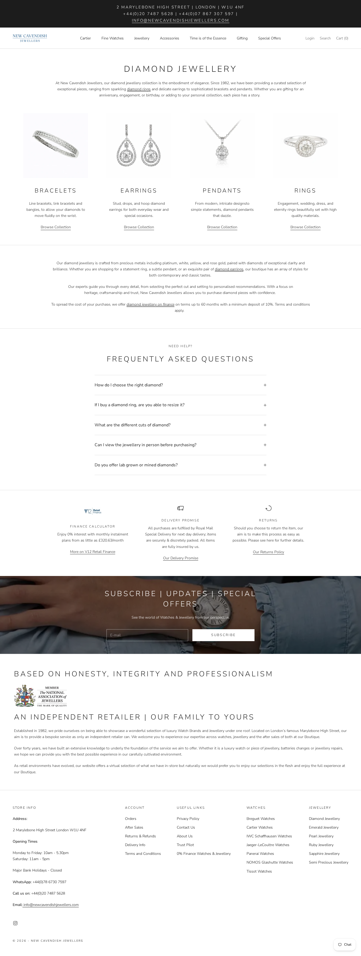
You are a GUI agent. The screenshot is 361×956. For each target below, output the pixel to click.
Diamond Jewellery (324, 818)
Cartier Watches (260, 827)
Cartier (85, 38)
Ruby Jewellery (321, 844)
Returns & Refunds (140, 836)
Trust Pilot (185, 844)
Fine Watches (112, 38)
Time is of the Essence (208, 38)
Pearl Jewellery (321, 836)
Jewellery (141, 38)
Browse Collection (56, 227)
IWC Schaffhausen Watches (269, 836)
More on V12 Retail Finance (92, 551)
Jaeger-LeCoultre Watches (268, 844)
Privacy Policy (188, 818)
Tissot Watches (259, 871)
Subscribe (223, 635)
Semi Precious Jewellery (328, 862)
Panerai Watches (260, 853)
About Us (185, 836)
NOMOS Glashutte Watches (270, 862)
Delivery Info (135, 844)
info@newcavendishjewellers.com (180, 20)
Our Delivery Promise (180, 558)
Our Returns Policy (268, 552)
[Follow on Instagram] (15, 923)
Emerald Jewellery (324, 827)
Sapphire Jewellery (324, 853)
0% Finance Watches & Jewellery (204, 853)
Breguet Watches (261, 818)
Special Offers (269, 38)
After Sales (134, 827)
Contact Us (186, 827)
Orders (130, 818)
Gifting (242, 38)
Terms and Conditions (143, 853)
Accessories (169, 38)
